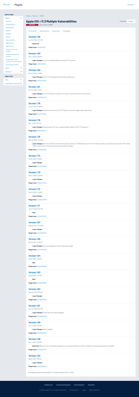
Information (33, 31)
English (130, 21)
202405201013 (42, 233)
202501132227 (42, 216)
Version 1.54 (34, 355)
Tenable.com (48, 385)
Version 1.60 (34, 322)
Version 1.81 (34, 86)
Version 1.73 (34, 172)
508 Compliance (94, 390)
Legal (84, 390)
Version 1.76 (34, 120)
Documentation (79, 385)
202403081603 (42, 283)
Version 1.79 (34, 103)
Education (91, 385)
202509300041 (42, 149)
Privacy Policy (74, 390)
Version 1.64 (34, 255)
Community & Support (63, 385)
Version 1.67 (34, 222)
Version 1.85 (34, 36)
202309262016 (42, 299)
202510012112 (41, 131)
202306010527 (42, 333)
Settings (130, 5)
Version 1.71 (34, 205)
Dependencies (44, 31)
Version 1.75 (34, 136)
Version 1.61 (34, 305)
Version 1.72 (34, 189)
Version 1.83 (34, 53)
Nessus (35, 16)
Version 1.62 (34, 289)
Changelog (66, 31)
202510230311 (41, 97)
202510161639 (41, 114)
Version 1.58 (34, 339)
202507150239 (42, 166)
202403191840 (42, 249)
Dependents (56, 31)
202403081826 (42, 266)
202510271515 (41, 80)
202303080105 (42, 366)
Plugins (18, 4)
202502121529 (42, 183)
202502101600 (42, 199)
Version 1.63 (34, 272)
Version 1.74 (34, 155)
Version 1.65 (34, 239)
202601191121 (41, 47)
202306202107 (42, 316)
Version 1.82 (34, 70)
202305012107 (42, 349)
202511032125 (41, 64)
